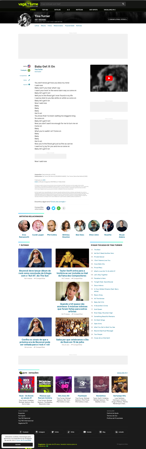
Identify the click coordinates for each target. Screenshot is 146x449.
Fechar (17, 444)
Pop (36, 19)
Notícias (79, 10)
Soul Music (42, 19)
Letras (37, 26)
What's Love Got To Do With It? (104, 271)
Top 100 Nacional (24, 418)
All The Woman (99, 298)
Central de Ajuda (112, 413)
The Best (97, 250)
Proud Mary (98, 268)
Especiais (21, 413)
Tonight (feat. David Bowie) (103, 282)
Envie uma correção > (58, 202)
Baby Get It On (99, 302)
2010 (44, 180)
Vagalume (28, 4)
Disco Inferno (98, 285)
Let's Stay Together (101, 275)
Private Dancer (99, 257)
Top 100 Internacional (25, 421)
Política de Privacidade (115, 418)
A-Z (68, 10)
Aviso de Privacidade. (23, 440)
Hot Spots (93, 10)
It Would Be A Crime (101, 306)
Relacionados (58, 26)
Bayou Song (98, 295)
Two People (98, 334)
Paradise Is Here (99, 278)
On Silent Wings (99, 320)
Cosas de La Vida (102, 338)
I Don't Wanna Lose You (102, 260)
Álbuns (43, 26)
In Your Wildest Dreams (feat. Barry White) (106, 290)
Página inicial (38, 21)
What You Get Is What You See (104, 327)
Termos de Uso (112, 416)
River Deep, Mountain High (103, 313)
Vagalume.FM (109, 10)
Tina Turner (42, 16)
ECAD (36, 182)
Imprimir (25, 84)
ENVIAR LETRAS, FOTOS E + (118, 19)
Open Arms (98, 324)
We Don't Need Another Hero (104, 253)
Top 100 (45, 10)
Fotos (50, 26)
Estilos (57, 10)
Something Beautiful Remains (104, 316)
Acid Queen (98, 309)
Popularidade (69, 26)
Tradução (24, 70)
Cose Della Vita (99, 264)
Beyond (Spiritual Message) (103, 331)
